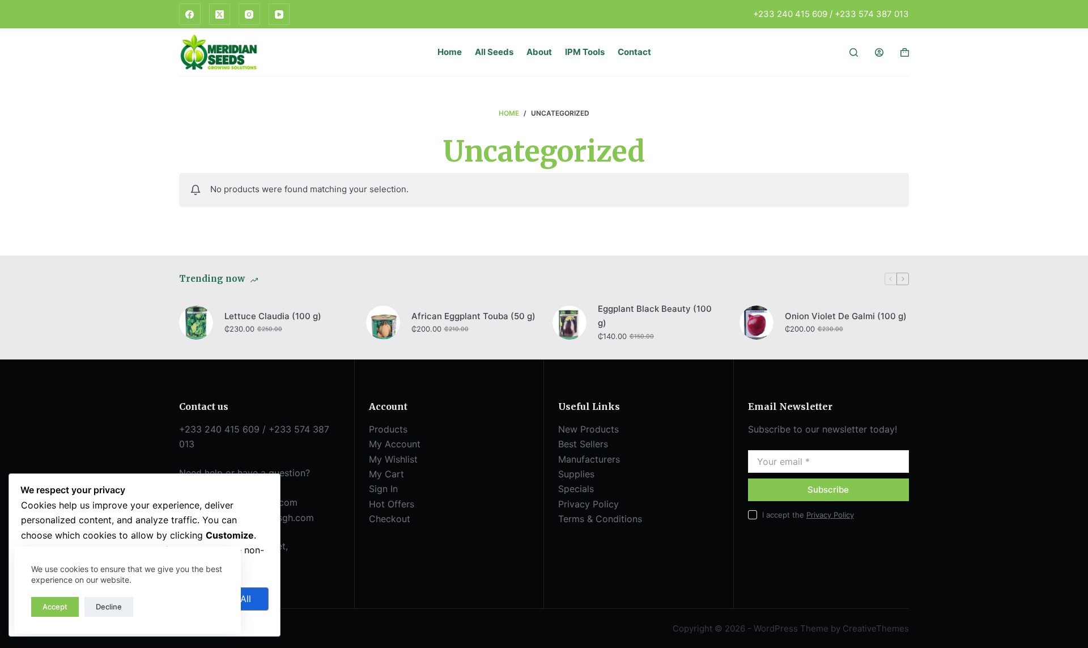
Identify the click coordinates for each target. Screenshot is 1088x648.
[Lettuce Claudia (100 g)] (196, 323)
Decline (109, 606)
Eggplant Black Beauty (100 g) (655, 315)
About (539, 51)
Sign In (383, 488)
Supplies (576, 474)
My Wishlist (393, 459)
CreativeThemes (876, 628)
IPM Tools (585, 51)
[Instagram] (249, 14)
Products (388, 429)
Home (449, 51)
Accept (54, 606)
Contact (634, 51)
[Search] (853, 52)
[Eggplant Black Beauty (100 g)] (569, 323)
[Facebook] (190, 14)
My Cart (386, 474)
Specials (576, 488)
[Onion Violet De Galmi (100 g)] (757, 323)
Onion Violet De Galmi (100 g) (846, 316)
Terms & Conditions (600, 518)
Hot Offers (391, 504)
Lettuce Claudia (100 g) (272, 316)
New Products (588, 429)
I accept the (808, 514)
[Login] (879, 52)
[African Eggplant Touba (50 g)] (383, 323)
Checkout (389, 518)
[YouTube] (279, 14)
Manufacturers (589, 459)
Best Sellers (583, 444)
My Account (394, 444)
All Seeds (494, 51)
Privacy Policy (588, 504)
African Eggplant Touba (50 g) (473, 316)
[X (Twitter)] (220, 14)
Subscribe (828, 489)
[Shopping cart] (904, 52)
